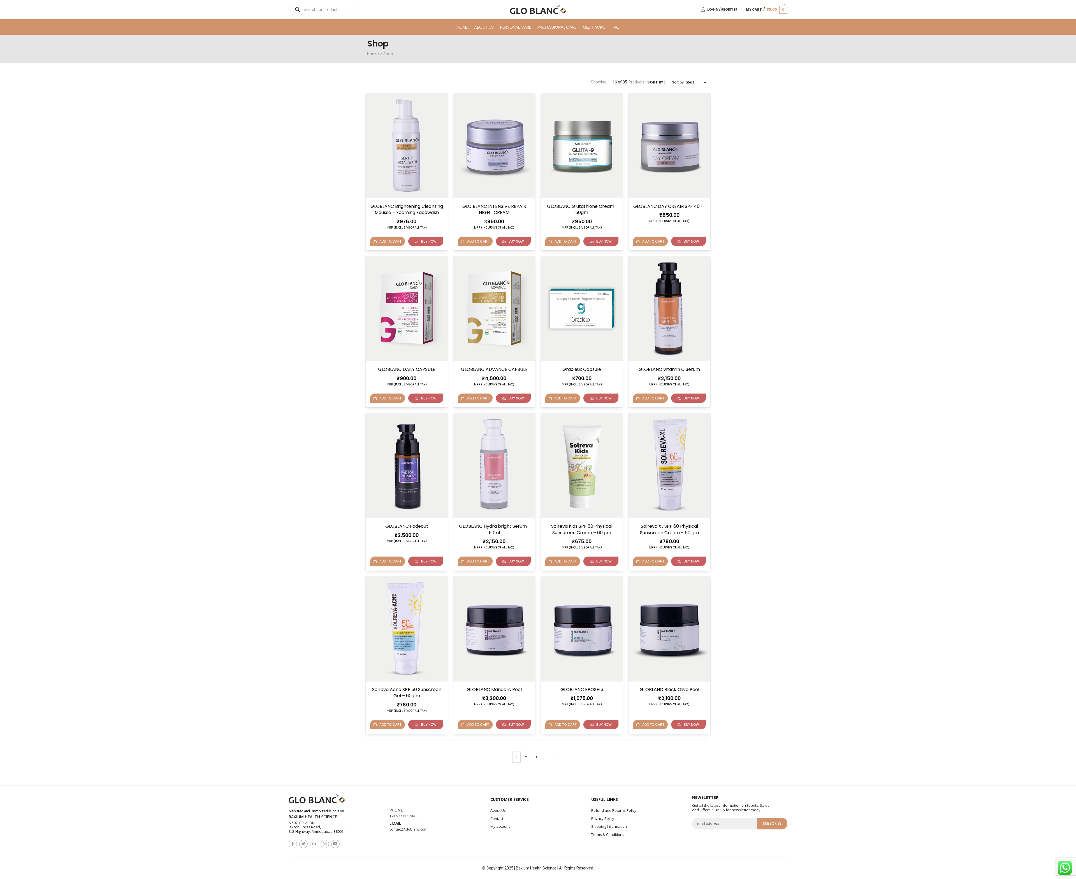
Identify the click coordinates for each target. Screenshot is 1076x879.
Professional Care (556, 27)
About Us (484, 27)
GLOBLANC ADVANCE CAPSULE (494, 369)
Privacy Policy (602, 818)
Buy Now (429, 241)
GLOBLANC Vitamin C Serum (669, 369)
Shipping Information (609, 826)
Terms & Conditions (607, 834)
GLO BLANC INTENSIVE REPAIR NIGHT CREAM (494, 209)
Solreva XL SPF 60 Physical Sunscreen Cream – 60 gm (669, 529)
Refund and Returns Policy (613, 810)
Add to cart (390, 241)
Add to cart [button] (478, 241)
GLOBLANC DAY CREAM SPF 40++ (669, 206)
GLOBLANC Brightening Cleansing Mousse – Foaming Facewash (406, 209)
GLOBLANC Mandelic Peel (494, 689)
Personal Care (515, 27)
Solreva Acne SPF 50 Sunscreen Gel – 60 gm (406, 692)
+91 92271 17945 (403, 815)
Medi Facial (594, 27)
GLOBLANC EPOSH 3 (581, 689)
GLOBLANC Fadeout (406, 526)
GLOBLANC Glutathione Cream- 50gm (582, 209)
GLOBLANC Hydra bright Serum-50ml (494, 529)
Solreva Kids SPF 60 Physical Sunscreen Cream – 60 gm (581, 529)
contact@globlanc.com (408, 829)
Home (462, 27)
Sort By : (656, 82)
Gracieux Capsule (581, 369)
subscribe (772, 823)
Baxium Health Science (313, 817)
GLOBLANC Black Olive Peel (669, 689)
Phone (396, 810)
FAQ (616, 27)
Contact (496, 818)
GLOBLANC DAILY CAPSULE (406, 369)
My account (500, 826)
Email (395, 823)
